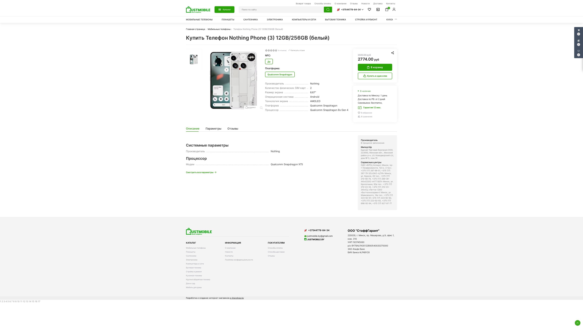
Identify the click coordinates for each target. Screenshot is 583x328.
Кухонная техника (194, 275)
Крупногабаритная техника (198, 279)
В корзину (377, 67)
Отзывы (271, 256)
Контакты (229, 256)
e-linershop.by (237, 298)
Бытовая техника (335, 19)
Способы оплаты (275, 248)
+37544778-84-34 (351, 9)
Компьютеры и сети (304, 19)
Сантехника (250, 19)
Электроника (275, 19)
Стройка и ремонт (366, 19)
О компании (230, 248)
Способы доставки (276, 252)
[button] (350, 9)
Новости (229, 252)
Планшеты (228, 19)
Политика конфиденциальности (239, 260)
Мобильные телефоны (199, 19)
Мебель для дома (194, 287)
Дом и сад (190, 283)
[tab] (194, 129)
